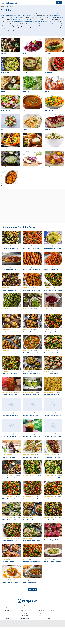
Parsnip (25, 129)
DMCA (40, 615)
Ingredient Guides (25, 618)
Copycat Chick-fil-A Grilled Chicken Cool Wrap (23, 19)
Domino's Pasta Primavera (24, 15)
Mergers (40, 613)
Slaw (46, 148)
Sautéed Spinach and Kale (42, 26)
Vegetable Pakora (58, 17)
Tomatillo (4, 167)
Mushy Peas (4, 28)
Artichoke (4, 53)
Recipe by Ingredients (25, 613)
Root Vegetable (5, 148)
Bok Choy (47, 53)
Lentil (24, 110)
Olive (2, 129)
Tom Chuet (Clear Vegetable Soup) (35, 23)
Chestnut (25, 72)
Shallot (25, 148)
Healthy (22, 607)
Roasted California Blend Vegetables (11, 17)
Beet (24, 53)
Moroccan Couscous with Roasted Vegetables (47, 21)
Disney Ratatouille (57, 23)
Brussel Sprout (5, 72)
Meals (5, 607)
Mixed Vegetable (50, 110)
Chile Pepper (48, 72)
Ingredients (6, 610)
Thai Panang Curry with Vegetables (22, 21)
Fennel (3, 91)
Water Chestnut (49, 167)
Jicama (47, 91)
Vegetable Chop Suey (8, 15)
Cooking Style (7, 618)
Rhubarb (47, 129)
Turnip (25, 167)
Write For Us (41, 610)
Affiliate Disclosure (54, 613)
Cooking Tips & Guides (25, 615)
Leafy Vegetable (6, 110)
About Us (40, 607)
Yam (2, 186)
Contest (52, 610)
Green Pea (26, 91)
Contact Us (53, 607)
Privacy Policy (47, 618)
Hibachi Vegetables (52, 15)
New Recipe (23, 610)
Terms (52, 615)
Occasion (6, 613)
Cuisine (6, 615)
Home (2, 6)
